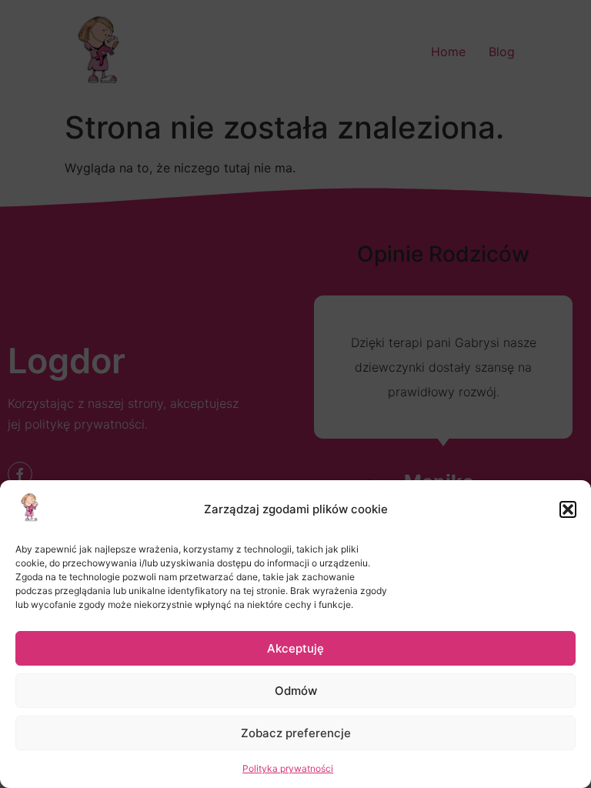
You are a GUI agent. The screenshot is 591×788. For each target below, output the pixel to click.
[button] (568, 509)
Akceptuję (295, 648)
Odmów (296, 690)
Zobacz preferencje (296, 733)
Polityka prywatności (287, 768)
